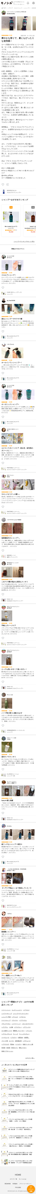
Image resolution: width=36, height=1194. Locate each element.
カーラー (11, 1041)
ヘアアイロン (23, 1020)
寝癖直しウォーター (19, 1030)
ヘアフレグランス (7, 1034)
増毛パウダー (23, 1047)
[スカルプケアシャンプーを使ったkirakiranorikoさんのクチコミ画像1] (9, 23)
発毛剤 (8, 1047)
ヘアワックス (26, 1027)
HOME (18, 1175)
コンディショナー (17, 1010)
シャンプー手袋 (6, 1017)
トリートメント (6, 1010)
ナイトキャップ (6, 1020)
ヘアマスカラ (5, 1044)
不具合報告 (18, 1187)
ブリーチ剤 (5, 1041)
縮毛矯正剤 (18, 1041)
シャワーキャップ (7, 1013)
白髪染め (20, 1037)
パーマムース (5, 1037)
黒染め (12, 1044)
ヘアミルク (15, 1017)
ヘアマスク (26, 1010)
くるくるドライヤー (27, 1024)
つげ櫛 (11, 1027)
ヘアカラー (13, 1037)
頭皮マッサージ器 (28, 1044)
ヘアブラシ (5, 1027)
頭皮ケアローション (7, 1051)
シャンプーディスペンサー (20, 1013)
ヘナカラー (18, 1044)
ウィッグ (15, 1034)
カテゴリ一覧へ (29, 1058)
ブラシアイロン (6, 1024)
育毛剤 (3, 1047)
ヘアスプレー (18, 1027)
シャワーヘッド (16, 1024)
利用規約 (15, 1183)
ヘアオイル (22, 1017)
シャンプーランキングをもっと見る (24, 241)
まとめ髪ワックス (7, 1030)
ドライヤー (15, 1020)
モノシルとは (22, 1179)
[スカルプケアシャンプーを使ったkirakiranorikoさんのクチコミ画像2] (24, 23)
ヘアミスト (29, 1030)
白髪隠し (26, 1037)
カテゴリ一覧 (13, 1179)
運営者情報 (8, 1183)
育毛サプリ (14, 1047)
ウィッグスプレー (24, 1034)
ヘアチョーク (26, 1041)
